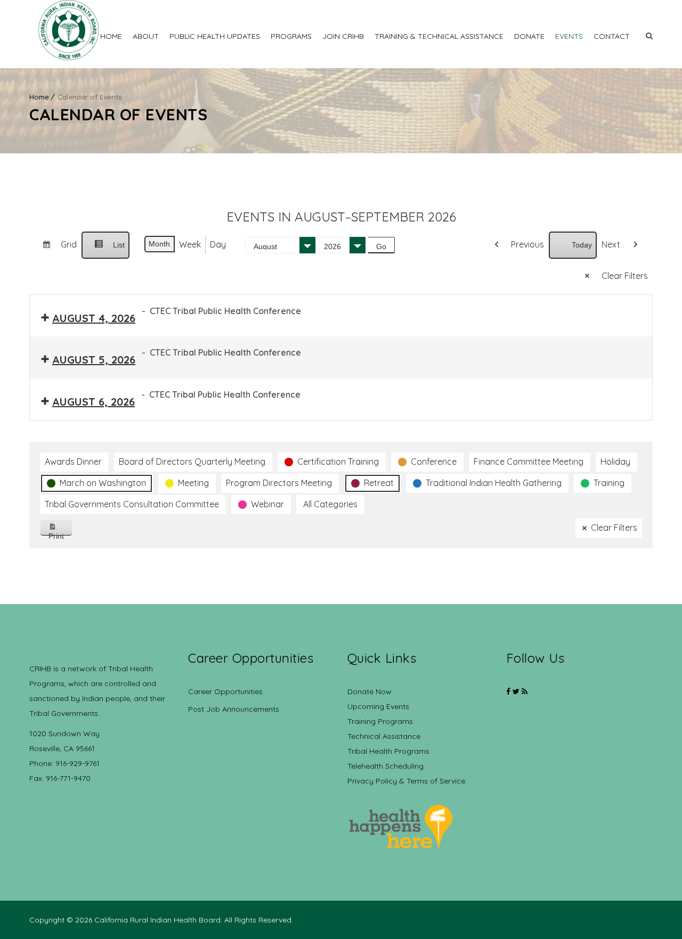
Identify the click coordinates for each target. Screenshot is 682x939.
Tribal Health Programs (388, 751)
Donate (529, 36)
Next (611, 244)
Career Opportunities (225, 691)
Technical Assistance (383, 736)
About (146, 36)
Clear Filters (625, 275)
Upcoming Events (378, 706)
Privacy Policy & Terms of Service (406, 781)
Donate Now (369, 691)
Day (218, 244)
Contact (612, 36)
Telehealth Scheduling (385, 766)
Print (60, 533)
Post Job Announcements (233, 709)
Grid (55, 248)
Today (582, 245)
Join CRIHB (343, 36)
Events (569, 36)
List (105, 250)
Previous (527, 244)
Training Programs (380, 721)
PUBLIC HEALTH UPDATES (214, 36)
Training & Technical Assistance (439, 36)
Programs (291, 36)
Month (159, 244)
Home (111, 36)
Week (190, 244)
